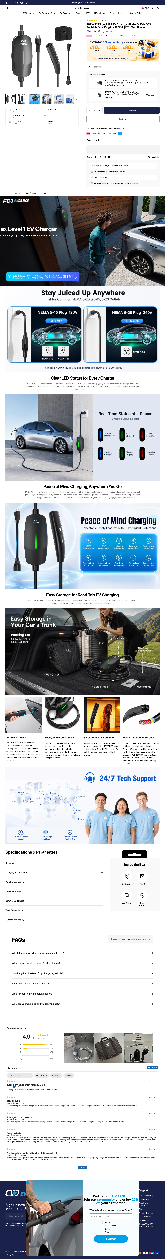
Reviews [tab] (13, 1068)
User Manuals (145, 1217)
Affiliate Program (146, 1213)
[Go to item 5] (59, 99)
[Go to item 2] (22, 99)
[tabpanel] (82, 1122)
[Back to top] (8, 193)
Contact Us (144, 1220)
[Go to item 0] (10, 99)
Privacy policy (20, 1255)
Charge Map (144, 1199)
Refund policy (9, 1255)
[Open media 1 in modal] (42, 55)
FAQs (128, 939)
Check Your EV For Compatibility (146, 1225)
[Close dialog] (27, 1183)
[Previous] (54, 2)
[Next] (110, 2)
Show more (82, 1167)
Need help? (155, 157)
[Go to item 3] (34, 99)
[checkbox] (68, 1075)
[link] (23, 715)
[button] (36, 1045)
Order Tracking (146, 1196)
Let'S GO (111, 1239)
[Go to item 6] (71, 99)
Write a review (153, 1067)
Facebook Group (143, 1204)
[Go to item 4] (47, 99)
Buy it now (123, 119)
